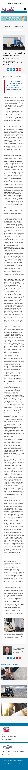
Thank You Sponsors (7, 718)
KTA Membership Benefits (8, 682)
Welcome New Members (8, 700)
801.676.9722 (9, 753)
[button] (25, 9)
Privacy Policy (14, 766)
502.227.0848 (9, 738)
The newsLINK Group (18, 763)
